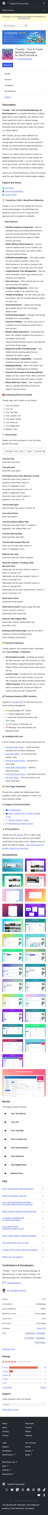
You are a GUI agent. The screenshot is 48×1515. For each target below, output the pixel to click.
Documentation (14, 810)
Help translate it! (24, 18)
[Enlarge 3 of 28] (20, 876)
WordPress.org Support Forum (20, 823)
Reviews (8, 79)
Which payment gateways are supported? (19, 1211)
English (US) (41, 1328)
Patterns (28, 1435)
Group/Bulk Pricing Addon (16, 767)
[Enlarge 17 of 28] (20, 982)
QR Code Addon (12, 777)
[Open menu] (44, 3)
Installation (9, 85)
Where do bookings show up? (14, 1196)
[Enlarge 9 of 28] (20, 922)
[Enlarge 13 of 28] (20, 952)
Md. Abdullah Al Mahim (16, 1290)
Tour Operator (29, 1338)
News (4, 1427)
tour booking (40, 1333)
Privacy (5, 1435)
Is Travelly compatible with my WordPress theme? (13, 1219)
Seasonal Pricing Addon (15, 761)
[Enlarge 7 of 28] (20, 907)
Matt (5, 1466)
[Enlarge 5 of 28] (20, 892)
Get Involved (30, 1443)
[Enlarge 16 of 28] (43, 967)
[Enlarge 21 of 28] (20, 1012)
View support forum (10, 1409)
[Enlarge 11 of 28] (20, 937)
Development (10, 91)
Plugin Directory (8, 10)
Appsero (20, 835)
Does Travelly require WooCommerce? (17, 1189)
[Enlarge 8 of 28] (43, 907)
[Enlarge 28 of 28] (43, 1072)
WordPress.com (9, 1462)
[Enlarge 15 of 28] (20, 967)
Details (7, 74)
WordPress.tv (9, 1455)
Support (7, 97)
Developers (6, 1451)
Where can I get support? (12, 1257)
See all (43, 1387)
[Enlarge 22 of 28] (43, 1012)
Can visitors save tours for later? (15, 1243)
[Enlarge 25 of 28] (20, 1042)
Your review (7, 1387)
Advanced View (8, 1349)
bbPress (6, 1470)
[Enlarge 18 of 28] (43, 982)
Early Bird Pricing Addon (15, 774)
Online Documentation (14, 191)
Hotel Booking (30, 1333)
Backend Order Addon (15, 747)
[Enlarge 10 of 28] (43, 922)
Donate (29, 1451)
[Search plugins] (26, 26)
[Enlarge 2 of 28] (43, 861)
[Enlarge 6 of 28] (43, 892)
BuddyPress (8, 1474)
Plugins (28, 1431)
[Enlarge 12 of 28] (43, 937)
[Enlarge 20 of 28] (43, 997)
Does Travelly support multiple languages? (19, 1236)
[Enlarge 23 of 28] (20, 1027)
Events (28, 1447)
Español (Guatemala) (16, 1484)
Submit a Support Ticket (18, 820)
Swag (28, 1455)
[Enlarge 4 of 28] (43, 876)
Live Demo (9, 188)
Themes (28, 1427)
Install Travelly (11, 195)
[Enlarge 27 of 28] (20, 1057)
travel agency (40, 1338)
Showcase (29, 1423)
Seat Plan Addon (13, 754)
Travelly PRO (17, 702)
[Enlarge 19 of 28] (20, 997)
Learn (4, 1443)
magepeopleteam (25, 59)
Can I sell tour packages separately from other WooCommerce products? (17, 1203)
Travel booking (40, 1342)
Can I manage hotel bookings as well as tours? (13, 1227)
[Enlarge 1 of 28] (20, 861)
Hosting (5, 1431)
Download (8, 65)
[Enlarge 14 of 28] (43, 952)
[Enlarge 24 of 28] (43, 1027)
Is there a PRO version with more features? (20, 1250)
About (4, 1423)
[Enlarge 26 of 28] (43, 1042)
